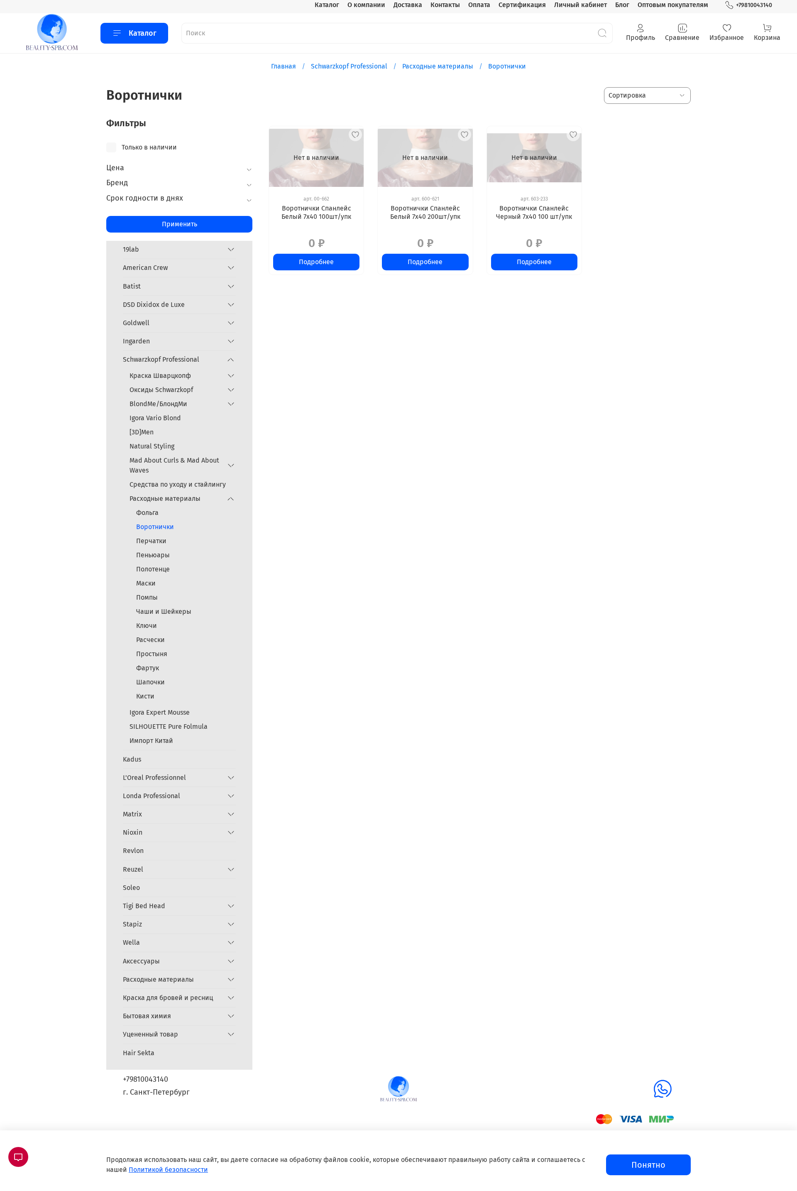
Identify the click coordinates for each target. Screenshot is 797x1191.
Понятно (648, 1165)
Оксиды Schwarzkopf (161, 390)
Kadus (132, 759)
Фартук (147, 668)
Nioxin (132, 832)
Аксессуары (141, 961)
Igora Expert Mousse (160, 712)
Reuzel (133, 869)
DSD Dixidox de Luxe (154, 305)
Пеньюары (153, 555)
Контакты (445, 5)
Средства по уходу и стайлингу (178, 484)
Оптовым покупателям (673, 5)
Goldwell (136, 323)
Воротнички (155, 527)
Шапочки (150, 682)
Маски (146, 583)
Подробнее (316, 262)
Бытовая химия (147, 1016)
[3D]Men (142, 432)
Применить (179, 224)
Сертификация (522, 5)
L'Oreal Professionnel (154, 778)
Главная (283, 66)
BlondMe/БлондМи (158, 404)
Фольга (147, 513)
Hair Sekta (138, 1053)
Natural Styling (152, 446)
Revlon (133, 851)
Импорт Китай (151, 741)
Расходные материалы (437, 66)
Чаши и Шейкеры (163, 611)
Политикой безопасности (168, 1170)
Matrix (132, 814)
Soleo (131, 888)
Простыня (151, 654)
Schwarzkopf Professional (349, 66)
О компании (366, 5)
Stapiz (132, 924)
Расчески (150, 640)
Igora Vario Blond (155, 418)
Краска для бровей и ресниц (168, 998)
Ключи (146, 626)
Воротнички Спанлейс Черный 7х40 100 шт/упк (534, 212)
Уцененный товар (150, 1034)
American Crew (145, 268)
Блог (622, 5)
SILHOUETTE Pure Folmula (169, 726)
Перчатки (151, 541)
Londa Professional (151, 796)
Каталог (327, 5)
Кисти (145, 696)
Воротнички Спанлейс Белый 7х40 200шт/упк (425, 212)
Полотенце (153, 569)
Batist (132, 286)
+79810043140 (754, 5)
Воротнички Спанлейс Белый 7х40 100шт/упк (316, 212)
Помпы (147, 597)
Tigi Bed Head (144, 906)
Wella (131, 942)
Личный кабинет (580, 5)
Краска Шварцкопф (160, 376)
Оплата (479, 5)
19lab (131, 249)
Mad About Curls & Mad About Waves (174, 465)
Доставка (408, 5)
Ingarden (136, 341)
